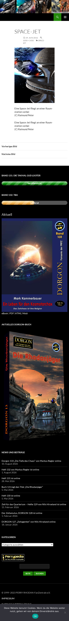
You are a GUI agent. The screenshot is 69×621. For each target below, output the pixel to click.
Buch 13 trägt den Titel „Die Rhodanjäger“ (22, 487)
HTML (18, 313)
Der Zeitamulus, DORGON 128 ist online (22, 513)
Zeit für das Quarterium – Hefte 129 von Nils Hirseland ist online (34, 504)
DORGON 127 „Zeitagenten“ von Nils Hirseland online (29, 521)
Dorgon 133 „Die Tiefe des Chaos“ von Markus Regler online (31, 460)
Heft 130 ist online (11, 495)
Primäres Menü (65, 17)
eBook (5, 313)
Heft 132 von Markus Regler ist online (20, 469)
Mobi (25, 313)
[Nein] (65, 612)
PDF (11, 313)
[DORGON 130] (34, 265)
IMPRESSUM (8, 598)
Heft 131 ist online (11, 478)
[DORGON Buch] (34, 386)
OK (35, 616)
